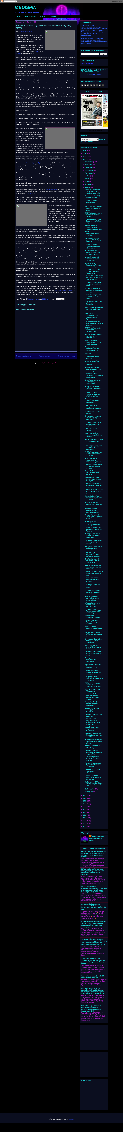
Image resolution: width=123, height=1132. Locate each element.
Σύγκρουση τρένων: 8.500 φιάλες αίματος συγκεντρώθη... (93, 716)
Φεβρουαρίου (90, 789)
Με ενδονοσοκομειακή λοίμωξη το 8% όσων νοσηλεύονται (92, 592)
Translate (90, 142)
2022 (85, 795)
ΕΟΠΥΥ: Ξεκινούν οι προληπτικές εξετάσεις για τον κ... (93, 434)
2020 (85, 801)
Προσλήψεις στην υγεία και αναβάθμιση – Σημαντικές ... (93, 417)
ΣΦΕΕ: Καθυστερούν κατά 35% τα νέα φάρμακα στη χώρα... (93, 453)
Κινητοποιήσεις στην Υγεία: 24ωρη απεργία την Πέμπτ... (93, 478)
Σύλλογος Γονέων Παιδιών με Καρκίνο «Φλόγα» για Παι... (92, 394)
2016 (85, 812)
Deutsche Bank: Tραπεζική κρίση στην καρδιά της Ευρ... (93, 265)
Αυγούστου (89, 173)
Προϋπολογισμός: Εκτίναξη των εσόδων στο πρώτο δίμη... (93, 252)
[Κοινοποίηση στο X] (60, 299)
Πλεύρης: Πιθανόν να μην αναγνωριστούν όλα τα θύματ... (93, 741)
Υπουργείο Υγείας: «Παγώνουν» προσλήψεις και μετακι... (94, 202)
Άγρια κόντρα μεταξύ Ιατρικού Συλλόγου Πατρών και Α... (92, 258)
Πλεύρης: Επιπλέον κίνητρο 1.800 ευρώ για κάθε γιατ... (93, 504)
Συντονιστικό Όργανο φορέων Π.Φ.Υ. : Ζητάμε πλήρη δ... (93, 239)
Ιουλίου (87, 176)
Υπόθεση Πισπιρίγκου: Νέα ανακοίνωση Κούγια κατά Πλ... (94, 323)
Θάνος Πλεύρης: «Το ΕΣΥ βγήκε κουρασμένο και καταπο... (93, 208)
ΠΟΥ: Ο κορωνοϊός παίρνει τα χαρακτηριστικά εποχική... (94, 441)
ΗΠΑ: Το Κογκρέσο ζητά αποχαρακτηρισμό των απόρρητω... (93, 567)
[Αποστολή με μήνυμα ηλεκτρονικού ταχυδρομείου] (57, 299)
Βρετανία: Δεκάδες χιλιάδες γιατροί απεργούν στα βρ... (92, 510)
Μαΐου (87, 181)
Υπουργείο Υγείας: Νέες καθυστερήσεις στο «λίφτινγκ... (93, 424)
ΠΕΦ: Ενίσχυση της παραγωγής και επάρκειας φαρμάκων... (93, 460)
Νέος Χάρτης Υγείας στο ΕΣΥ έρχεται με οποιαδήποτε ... (93, 381)
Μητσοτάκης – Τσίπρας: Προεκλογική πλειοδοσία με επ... (93, 771)
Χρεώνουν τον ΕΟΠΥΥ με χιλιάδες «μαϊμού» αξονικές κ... (93, 302)
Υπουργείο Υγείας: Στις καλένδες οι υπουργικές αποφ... (93, 585)
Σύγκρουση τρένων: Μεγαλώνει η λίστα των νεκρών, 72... (93, 752)
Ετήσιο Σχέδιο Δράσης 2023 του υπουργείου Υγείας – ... (92, 472)
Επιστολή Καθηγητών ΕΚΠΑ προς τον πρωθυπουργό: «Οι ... (92, 191)
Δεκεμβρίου (89, 162)
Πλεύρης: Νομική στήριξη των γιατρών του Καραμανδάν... (93, 336)
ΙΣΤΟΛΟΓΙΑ (43, 16)
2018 (85, 806)
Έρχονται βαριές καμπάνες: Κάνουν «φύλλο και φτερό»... (92, 554)
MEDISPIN (25, 7)
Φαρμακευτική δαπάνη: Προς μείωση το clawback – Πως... (93, 665)
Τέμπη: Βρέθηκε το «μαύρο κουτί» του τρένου (92, 697)
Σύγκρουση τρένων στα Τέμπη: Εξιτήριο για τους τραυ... (94, 653)
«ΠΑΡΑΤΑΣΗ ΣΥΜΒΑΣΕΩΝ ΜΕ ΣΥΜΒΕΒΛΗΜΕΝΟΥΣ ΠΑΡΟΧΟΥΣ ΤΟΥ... (94, 277)
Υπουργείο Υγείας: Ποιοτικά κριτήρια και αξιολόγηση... (92, 246)
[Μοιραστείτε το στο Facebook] (62, 299)
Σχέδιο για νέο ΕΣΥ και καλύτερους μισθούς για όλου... (93, 783)
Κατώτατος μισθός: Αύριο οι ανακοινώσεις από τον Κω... (93, 466)
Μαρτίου (88, 187)
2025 (85, 153)
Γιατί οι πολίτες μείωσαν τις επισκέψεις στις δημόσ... (93, 296)
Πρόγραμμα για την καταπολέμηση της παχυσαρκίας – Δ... (92, 348)
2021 (85, 798)
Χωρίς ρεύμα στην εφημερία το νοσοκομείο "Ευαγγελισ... (94, 678)
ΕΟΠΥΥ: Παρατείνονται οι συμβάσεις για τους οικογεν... (93, 214)
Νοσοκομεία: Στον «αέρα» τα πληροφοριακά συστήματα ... (93, 640)
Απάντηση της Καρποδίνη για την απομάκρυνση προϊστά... (94, 309)
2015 (85, 815)
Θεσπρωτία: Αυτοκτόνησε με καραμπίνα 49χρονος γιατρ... (93, 516)
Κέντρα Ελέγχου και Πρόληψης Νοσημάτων (39, 163)
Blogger (71, 1119)
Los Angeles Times (51, 189)
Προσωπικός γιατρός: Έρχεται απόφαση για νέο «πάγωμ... (93, 369)
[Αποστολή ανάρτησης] (53, 299)
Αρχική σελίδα (44, 356)
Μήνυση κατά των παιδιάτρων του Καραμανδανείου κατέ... (93, 227)
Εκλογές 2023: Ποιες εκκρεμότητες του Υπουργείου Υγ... (92, 728)
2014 (85, 818)
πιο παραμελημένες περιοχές (63, 290)
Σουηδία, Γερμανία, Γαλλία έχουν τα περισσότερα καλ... (94, 573)
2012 (85, 823)
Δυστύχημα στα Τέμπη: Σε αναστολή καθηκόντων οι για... (93, 647)
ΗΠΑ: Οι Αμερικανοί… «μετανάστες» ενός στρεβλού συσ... (92, 598)
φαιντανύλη (31, 193)
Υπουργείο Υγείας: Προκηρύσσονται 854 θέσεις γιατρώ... (93, 611)
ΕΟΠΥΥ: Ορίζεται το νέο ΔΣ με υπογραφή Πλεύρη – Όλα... (93, 329)
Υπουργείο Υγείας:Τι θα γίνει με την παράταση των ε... (93, 283)
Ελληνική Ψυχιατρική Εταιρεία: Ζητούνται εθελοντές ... (92, 758)
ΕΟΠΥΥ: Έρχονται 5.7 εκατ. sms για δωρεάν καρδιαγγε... (93, 777)
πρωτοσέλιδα (92, 130)
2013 (85, 820)
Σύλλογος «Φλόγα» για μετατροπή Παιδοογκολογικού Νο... (93, 684)
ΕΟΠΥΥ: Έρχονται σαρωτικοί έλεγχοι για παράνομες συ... (93, 342)
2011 (85, 826)
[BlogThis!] (58, 299)
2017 (85, 809)
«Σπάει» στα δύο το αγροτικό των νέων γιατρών (92, 579)
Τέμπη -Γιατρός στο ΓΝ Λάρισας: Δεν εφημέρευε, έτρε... (92, 691)
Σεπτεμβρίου (89, 170)
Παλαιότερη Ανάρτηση (66, 356)
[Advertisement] (94, 1037)
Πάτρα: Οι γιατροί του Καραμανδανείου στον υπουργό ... (93, 362)
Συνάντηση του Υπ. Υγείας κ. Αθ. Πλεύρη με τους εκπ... (94, 491)
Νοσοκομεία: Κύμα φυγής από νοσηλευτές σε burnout (93, 548)
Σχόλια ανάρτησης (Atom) (50, 363)
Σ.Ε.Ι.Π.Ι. (53, 16)
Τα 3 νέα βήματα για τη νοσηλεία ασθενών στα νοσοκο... (93, 290)
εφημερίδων (99, 130)
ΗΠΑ (37, 51)
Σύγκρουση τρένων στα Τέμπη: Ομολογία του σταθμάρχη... (93, 764)
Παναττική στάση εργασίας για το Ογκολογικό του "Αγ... (93, 522)
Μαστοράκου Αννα (97, 836)
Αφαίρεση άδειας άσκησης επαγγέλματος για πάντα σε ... (94, 628)
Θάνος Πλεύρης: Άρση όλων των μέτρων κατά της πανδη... (93, 497)
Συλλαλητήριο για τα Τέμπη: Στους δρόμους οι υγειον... (93, 621)
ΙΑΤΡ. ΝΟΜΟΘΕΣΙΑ (30, 16)
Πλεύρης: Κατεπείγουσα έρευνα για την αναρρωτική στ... (93, 659)
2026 (85, 151)
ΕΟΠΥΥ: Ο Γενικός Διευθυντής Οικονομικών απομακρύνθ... (94, 375)
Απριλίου (88, 184)
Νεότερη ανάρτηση (23, 356)
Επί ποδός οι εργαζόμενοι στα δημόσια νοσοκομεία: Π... (93, 447)
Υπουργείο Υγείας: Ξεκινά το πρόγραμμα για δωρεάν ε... (93, 541)
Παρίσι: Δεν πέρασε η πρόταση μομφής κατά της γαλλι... (93, 388)
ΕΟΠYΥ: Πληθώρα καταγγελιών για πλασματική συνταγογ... (93, 406)
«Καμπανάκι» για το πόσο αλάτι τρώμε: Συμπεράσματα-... (93, 604)
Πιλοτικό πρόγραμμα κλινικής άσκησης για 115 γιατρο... (93, 709)
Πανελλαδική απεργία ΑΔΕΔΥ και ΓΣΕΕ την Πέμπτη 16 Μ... (92, 560)
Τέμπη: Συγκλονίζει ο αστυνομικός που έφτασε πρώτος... (92, 703)
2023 (85, 159)
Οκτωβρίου (89, 167)
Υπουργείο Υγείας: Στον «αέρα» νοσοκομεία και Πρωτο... (93, 529)
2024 (85, 156)
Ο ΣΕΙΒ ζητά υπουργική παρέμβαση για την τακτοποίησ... (92, 233)
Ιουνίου (87, 178)
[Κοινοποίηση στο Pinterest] (63, 299)
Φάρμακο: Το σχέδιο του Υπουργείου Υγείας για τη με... (93, 485)
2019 (85, 804)
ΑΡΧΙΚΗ (19, 16)
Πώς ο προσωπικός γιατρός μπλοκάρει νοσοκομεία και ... (92, 400)
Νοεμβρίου (89, 164)
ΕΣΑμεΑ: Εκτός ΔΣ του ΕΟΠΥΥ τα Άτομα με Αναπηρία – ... (92, 271)
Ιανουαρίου (89, 792)
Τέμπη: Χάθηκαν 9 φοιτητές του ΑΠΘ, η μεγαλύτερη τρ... (92, 722)
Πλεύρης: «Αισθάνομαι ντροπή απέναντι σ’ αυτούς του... (92, 535)
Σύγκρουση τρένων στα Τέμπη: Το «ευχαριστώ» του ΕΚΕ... (93, 735)
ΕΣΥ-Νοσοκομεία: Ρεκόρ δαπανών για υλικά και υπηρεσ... (93, 221)
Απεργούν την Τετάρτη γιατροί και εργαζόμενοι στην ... (93, 634)
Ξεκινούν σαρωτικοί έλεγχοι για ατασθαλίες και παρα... (93, 672)
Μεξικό (18, 53)
